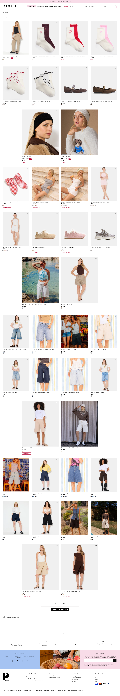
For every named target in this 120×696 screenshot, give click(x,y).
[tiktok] (17, 661)
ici (106, 665)
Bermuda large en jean (8, 493)
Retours (96, 679)
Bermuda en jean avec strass (10, 392)
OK (115, 660)
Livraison (97, 676)
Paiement (97, 681)
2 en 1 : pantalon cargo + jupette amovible (13, 56)
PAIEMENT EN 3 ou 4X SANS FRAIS (60, 1)
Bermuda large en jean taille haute (11, 536)
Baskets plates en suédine (38, 247)
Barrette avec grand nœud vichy (11, 202)
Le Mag (74, 681)
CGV (4, 690)
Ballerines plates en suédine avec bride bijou (102, 101)
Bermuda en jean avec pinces (69, 349)
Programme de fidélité (54, 677)
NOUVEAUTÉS (31, 6)
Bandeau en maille (27, 156)
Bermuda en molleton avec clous (30, 448)
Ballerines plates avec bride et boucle (70, 101)
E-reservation (52, 676)
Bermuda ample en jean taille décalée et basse (34, 304)
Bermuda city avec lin (66, 304)
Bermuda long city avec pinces (40, 536)
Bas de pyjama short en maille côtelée (41, 202)
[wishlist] (109, 6)
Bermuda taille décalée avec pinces (31, 591)
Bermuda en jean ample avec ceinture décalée (15, 349)
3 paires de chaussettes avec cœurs (12, 101)
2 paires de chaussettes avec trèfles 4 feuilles (102, 56)
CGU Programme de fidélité (14, 690)
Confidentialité (38, 690)
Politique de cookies (49, 690)
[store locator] (105, 6)
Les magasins (75, 676)
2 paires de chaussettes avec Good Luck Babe (73, 56)
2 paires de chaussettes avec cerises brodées (43, 56)
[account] (112, 6)
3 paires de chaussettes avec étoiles (41, 101)
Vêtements (40, 6)
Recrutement (75, 679)
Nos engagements (76, 677)
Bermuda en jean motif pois (97, 392)
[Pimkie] (10, 6)
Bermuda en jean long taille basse (40, 392)
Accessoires (58, 6)
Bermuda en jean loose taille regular (70, 392)
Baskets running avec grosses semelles (100, 247)
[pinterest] (27, 661)
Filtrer (113, 18)
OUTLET (72, 6)
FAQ (96, 677)
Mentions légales (72, 690)
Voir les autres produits (60, 609)
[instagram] (12, 661)
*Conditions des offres (61, 690)
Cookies (80, 690)
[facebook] (22, 661)
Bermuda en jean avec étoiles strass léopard (43, 349)
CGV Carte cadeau (28, 690)
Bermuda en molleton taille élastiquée (70, 448)
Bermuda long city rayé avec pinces (70, 536)
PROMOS (66, 6)
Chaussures (49, 6)
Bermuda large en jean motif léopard (100, 493)
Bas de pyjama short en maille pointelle (100, 202)
